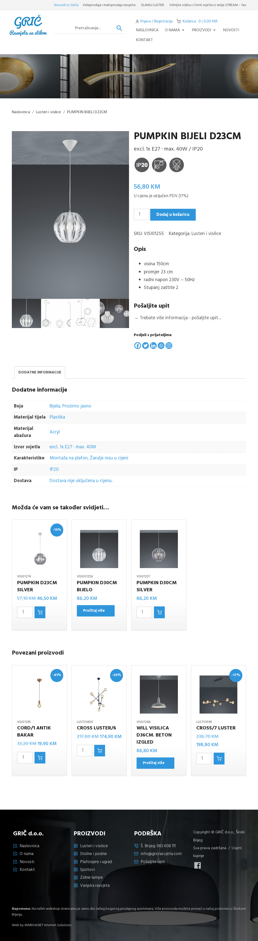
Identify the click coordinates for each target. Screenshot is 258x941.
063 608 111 (166, 846)
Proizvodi (201, 30)
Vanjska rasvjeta (95, 885)
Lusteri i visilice (48, 112)
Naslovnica (147, 30)
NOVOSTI (231, 30)
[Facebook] (137, 345)
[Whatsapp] (161, 345)
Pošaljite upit (153, 862)
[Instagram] (169, 345)
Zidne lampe (91, 877)
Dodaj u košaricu (172, 214)
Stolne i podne (93, 853)
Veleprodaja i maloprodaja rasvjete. (92, 5)
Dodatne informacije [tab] (39, 372)
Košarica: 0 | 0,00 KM (200, 21)
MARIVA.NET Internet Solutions (47, 925)
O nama (172, 30)
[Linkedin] (153, 345)
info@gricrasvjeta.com (161, 853)
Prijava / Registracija (156, 21)
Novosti (27, 862)
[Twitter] (145, 345)
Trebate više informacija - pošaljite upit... (177, 318)
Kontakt (144, 40)
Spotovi (87, 869)
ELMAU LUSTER (136, 5)
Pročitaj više (94, 611)
